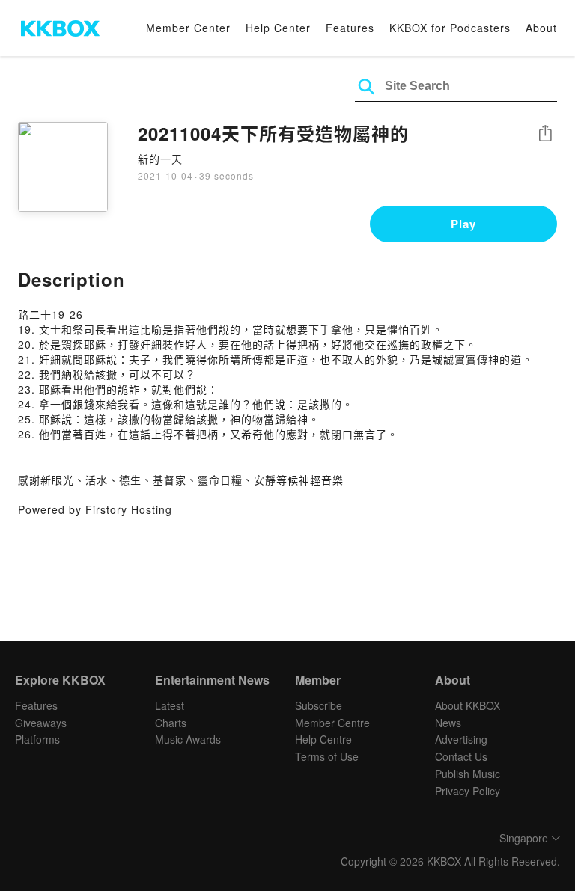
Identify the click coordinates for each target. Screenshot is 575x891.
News (448, 722)
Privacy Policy (467, 790)
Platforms (37, 739)
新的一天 (160, 158)
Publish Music (467, 773)
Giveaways (41, 722)
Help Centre (323, 739)
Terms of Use (327, 756)
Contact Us (461, 756)
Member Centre (332, 722)
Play (463, 223)
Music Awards (188, 739)
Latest (169, 705)
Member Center (188, 27)
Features (350, 27)
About (541, 27)
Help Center (278, 27)
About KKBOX (467, 705)
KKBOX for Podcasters (450, 27)
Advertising (461, 739)
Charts (170, 722)
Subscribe (318, 705)
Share (545, 134)
